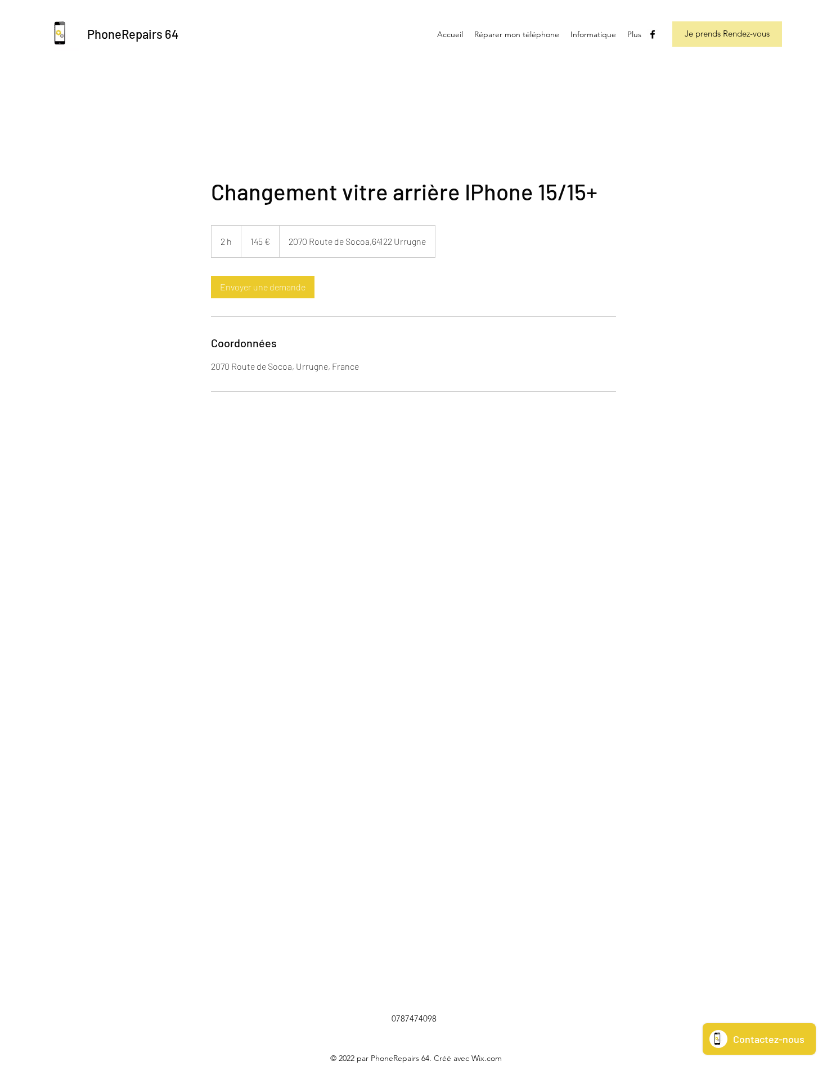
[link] (262, 287)
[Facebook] (652, 34)
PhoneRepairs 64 (133, 33)
